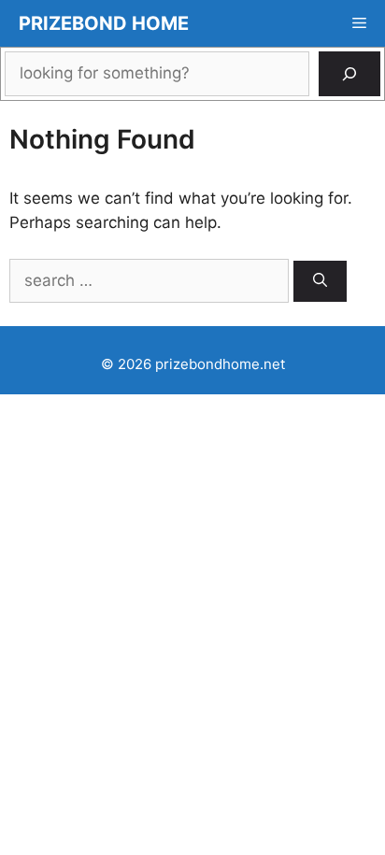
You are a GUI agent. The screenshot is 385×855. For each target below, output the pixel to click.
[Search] (349, 73)
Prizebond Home (104, 23)
